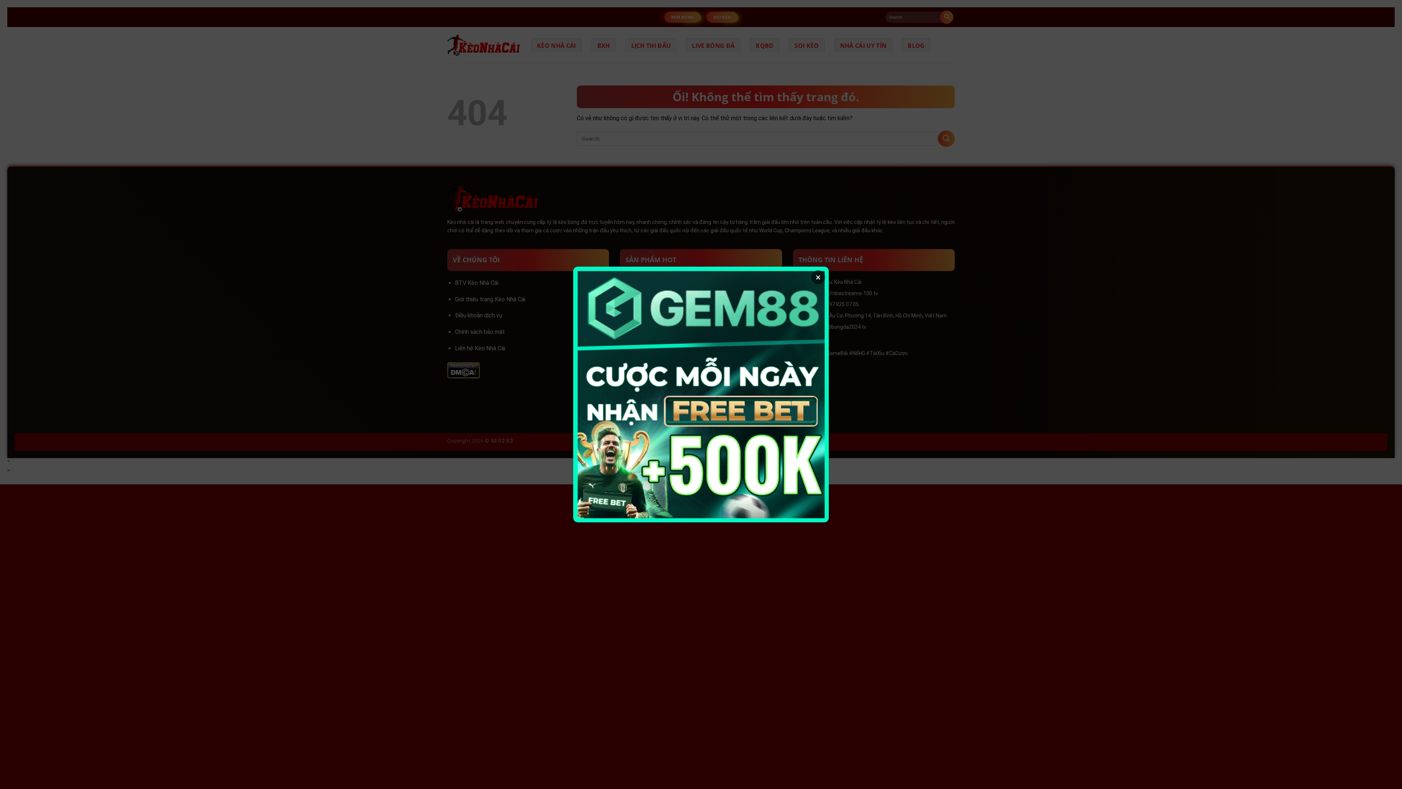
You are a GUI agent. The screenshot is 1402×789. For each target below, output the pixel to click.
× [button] (818, 277)
